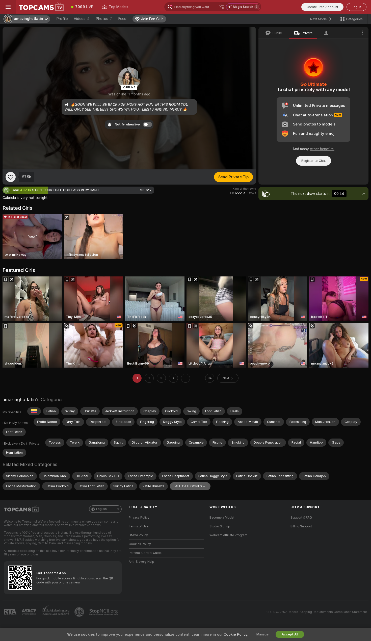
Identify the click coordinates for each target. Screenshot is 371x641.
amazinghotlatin (19, 399)
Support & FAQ (301, 517)
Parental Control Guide (145, 553)
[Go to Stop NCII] (104, 612)
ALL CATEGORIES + (190, 486)
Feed (122, 18)
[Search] (221, 6)
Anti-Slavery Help (141, 561)
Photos (104, 18)
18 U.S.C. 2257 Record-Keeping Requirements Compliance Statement (316, 612)
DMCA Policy (138, 535)
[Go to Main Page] (41, 7)
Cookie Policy (235, 634)
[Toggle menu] (8, 7)
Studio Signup (219, 526)
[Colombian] (34, 411)
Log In (356, 7)
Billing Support (301, 526)
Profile (62, 18)
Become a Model (221, 517)
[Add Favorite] (11, 177)
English (101, 509)
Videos (82, 18)
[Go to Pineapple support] (79, 612)
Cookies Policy (140, 544)
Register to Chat (313, 161)
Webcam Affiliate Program (228, 535)
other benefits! (322, 149)
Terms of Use (138, 526)
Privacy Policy (139, 517)
